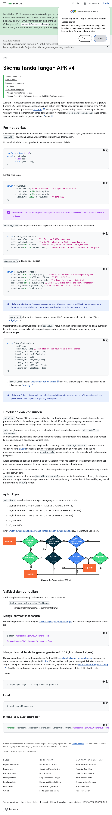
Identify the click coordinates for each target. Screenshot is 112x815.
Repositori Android (11, 764)
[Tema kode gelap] (103, 150)
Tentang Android (10, 802)
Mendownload (9, 773)
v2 (43, 116)
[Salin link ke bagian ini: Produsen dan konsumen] (44, 412)
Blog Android (45, 773)
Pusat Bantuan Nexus (85, 773)
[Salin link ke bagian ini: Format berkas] (29, 128)
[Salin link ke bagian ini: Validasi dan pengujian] (40, 592)
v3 (51, 116)
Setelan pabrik (9, 782)
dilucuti (22, 448)
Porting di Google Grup (49, 791)
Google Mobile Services (86, 782)
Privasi (53, 802)
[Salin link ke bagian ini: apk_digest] (23, 494)
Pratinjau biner (9, 777)
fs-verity (37, 109)
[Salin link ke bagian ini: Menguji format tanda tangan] (42, 616)
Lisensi (45, 802)
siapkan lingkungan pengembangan (55, 621)
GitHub (6, 791)
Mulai (100, 38)
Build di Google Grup (48, 786)
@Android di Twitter (48, 764)
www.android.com (84, 777)
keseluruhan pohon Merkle (43, 381)
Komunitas (25, 802)
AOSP (5, 58)
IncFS (45, 661)
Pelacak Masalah (83, 791)
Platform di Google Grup (50, 782)
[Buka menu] (4, 3)
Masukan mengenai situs (69, 802)
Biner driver (8, 786)
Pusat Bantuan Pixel (84, 769)
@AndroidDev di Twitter (49, 769)
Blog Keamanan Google (49, 777)
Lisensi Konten (78, 744)
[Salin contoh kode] (107, 150)
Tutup (85, 38)
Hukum (36, 802)
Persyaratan (8, 769)
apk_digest (14, 320)
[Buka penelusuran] (73, 3)
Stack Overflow (82, 786)
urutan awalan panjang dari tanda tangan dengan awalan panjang (40, 531)
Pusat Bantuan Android (86, 764)
